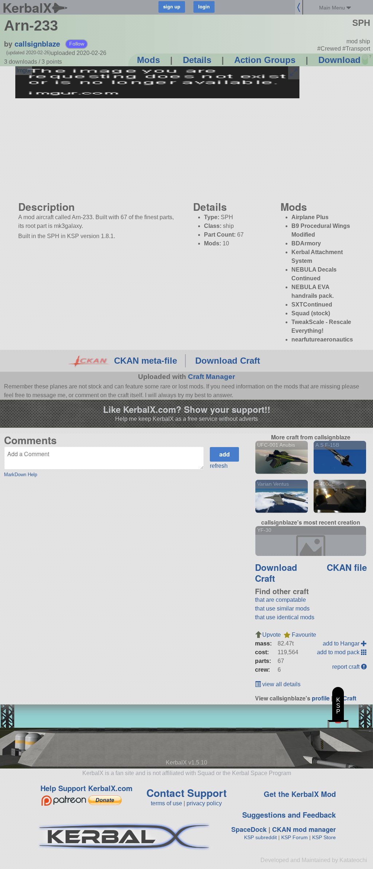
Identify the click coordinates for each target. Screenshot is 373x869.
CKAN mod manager (304, 829)
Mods (148, 60)
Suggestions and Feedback (289, 814)
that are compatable (280, 600)
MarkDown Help (20, 474)
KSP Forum (294, 837)
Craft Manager (211, 376)
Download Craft (227, 361)
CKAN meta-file (145, 361)
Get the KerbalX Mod (300, 794)
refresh (219, 466)
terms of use (166, 803)
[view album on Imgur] (23, 70)
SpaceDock (249, 829)
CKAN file (347, 567)
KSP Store (324, 837)
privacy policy (204, 803)
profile (321, 698)
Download (339, 60)
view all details (281, 684)
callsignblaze (37, 43)
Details (197, 60)
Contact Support (186, 792)
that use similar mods (282, 608)
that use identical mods (284, 617)
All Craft (345, 698)
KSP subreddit (260, 837)
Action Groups (264, 60)
